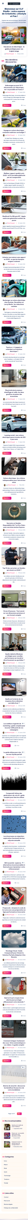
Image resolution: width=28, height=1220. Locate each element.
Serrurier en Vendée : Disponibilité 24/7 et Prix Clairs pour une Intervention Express (14, 525)
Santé (5, 1172)
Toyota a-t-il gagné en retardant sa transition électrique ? (14, 349)
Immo (5, 1161)
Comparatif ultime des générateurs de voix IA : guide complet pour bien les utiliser (14, 795)
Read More (7, 106)
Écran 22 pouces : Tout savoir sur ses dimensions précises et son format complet (14, 613)
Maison (6, 1164)
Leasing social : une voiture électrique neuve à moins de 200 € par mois (14, 437)
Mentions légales (8, 1204)
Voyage (6, 1183)
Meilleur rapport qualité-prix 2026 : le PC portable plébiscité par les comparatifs (14, 175)
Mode (5, 1168)
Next (23, 35)
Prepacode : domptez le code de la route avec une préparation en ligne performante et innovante (14, 910)
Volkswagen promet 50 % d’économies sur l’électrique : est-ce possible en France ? (14, 87)
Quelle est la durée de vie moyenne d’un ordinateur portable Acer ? (14, 701)
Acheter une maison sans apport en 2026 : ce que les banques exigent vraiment (14, 259)
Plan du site (7, 1200)
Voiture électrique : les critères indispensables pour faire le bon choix (14, 480)
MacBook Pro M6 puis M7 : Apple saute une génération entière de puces (14, 218)
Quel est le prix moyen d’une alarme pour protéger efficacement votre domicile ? (14, 1000)
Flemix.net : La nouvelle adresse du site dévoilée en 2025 (18, 1134)
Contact (6, 1197)
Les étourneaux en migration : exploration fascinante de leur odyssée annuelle (14, 838)
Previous (4, 35)
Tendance (6, 1179)
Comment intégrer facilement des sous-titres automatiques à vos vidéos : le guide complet (14, 1043)
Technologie (7, 1175)
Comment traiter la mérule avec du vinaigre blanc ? (17, 1143)
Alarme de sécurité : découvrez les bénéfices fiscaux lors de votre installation (14, 1088)
